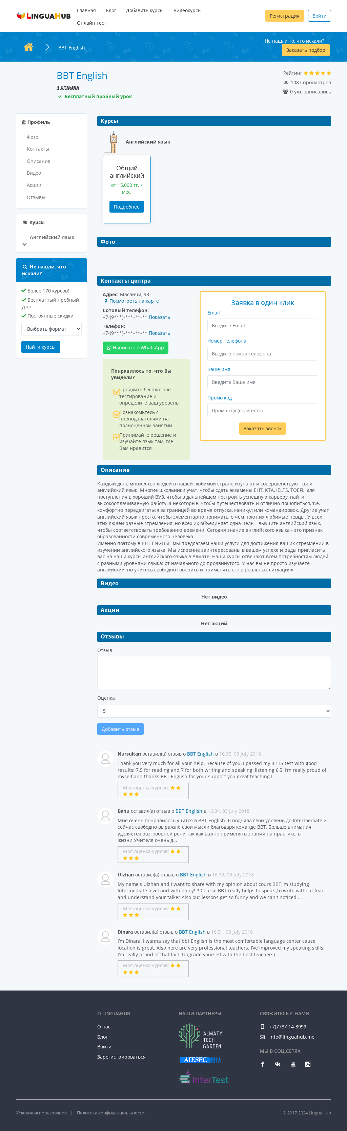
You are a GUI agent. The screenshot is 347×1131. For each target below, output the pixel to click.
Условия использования (41, 1113)
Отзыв (104, 650)
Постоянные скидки (50, 315)
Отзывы (36, 197)
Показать (159, 317)
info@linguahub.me (291, 1037)
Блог (111, 10)
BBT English (200, 754)
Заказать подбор (305, 50)
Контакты (38, 149)
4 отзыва (68, 87)
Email (213, 312)
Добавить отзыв (120, 729)
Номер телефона (226, 341)
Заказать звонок (263, 428)
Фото (32, 137)
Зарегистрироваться (121, 1056)
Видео (34, 173)
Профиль (38, 122)
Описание (38, 161)
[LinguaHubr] (43, 1016)
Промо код (219, 397)
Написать (137, 347)
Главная (86, 10)
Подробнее (127, 206)
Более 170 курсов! (47, 290)
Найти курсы (41, 347)
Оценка (106, 698)
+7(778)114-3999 (287, 1026)
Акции (34, 185)
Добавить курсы (145, 10)
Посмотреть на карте (134, 301)
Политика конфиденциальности (110, 1113)
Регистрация (285, 16)
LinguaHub (43, 16)
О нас (103, 1026)
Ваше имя (218, 369)
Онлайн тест (91, 23)
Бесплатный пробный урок (50, 303)
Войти (319, 16)
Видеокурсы (188, 10)
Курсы (36, 222)
